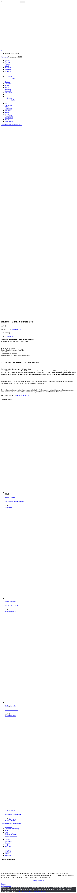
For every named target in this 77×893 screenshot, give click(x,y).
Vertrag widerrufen (11, 836)
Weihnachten (9, 121)
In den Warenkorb (10, 611)
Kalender (8, 110)
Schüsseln (25, 395)
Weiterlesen (8, 507)
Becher (7, 602)
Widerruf (7, 832)
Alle (6, 103)
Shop (6, 845)
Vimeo (7, 853)
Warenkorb (4, 57)
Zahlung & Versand (11, 834)
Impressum (8, 827)
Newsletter (8, 846)
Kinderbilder (9, 116)
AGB (6, 830)
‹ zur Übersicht (5, 125)
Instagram (8, 850)
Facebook (8, 852)
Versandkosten (16, 329)
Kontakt (7, 843)
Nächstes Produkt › (16, 125)
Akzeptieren (22, 891)
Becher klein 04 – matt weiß (11, 710)
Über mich (8, 841)
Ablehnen (29, 891)
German (3, 884)
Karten (7, 112)
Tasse (13, 497)
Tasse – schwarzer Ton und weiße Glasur (14, 501)
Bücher (7, 107)
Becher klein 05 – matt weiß (11, 605)
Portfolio (7, 839)
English (3, 886)
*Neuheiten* (9, 105)
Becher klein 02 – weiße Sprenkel (13, 814)
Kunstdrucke (9, 118)
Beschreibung (9, 336)
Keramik (7, 114)
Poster (7, 119)
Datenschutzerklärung (12, 828)
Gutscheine (8, 109)
